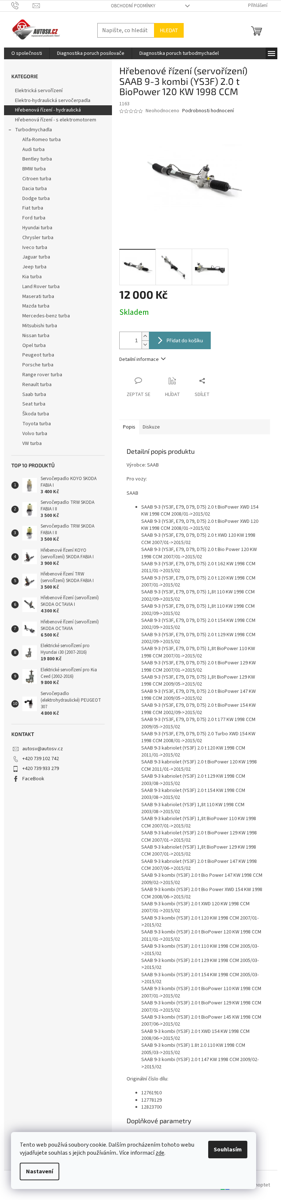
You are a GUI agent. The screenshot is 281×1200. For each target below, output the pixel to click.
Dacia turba (34, 188)
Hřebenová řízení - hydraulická (48, 110)
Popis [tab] (129, 427)
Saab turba (34, 394)
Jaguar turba (36, 257)
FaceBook (33, 778)
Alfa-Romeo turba (41, 139)
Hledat (169, 30)
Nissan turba (35, 335)
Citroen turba (36, 178)
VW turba (32, 443)
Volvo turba (34, 433)
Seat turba (33, 404)
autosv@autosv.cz (42, 748)
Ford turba (33, 218)
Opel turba (34, 345)
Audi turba (33, 149)
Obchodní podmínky (133, 6)
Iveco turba (34, 247)
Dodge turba (36, 198)
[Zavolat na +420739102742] (22, 5)
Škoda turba (35, 414)
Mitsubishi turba (39, 325)
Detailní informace (139, 359)
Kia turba (32, 276)
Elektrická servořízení (39, 90)
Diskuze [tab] (151, 427)
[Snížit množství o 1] (145, 344)
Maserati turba (38, 296)
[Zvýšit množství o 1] (145, 336)
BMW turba (34, 169)
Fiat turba (32, 208)
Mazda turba (35, 306)
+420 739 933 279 (40, 768)
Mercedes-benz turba (46, 316)
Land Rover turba (41, 286)
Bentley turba (37, 159)
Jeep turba (34, 267)
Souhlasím (228, 1150)
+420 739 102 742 (40, 758)
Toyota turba (36, 423)
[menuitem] (26, 53)
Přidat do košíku (184, 340)
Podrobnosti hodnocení (208, 110)
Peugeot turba (38, 355)
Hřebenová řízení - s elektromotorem (55, 120)
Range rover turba (42, 374)
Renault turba (37, 384)
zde (160, 1153)
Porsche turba (37, 365)
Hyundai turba (37, 227)
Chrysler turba (37, 237)
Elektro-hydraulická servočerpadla (52, 100)
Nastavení (39, 1171)
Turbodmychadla (33, 129)
